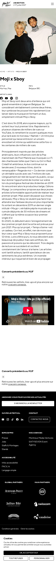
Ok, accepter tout (29, 553)
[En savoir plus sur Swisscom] (42, 504)
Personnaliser (41, 558)
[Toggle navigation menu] (52, 4)
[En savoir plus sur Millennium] (13, 516)
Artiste (10, 71)
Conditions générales (10, 529)
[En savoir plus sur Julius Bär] (13, 504)
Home (2, 71)
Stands (5, 449)
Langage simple (9, 470)
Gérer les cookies (27, 529)
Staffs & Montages (10, 446)
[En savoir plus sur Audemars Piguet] (13, 492)
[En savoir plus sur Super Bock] (42, 492)
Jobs (4, 442)
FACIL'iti (6, 467)
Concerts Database (17, 285)
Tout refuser (16, 558)
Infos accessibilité (10, 463)
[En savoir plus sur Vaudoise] (42, 516)
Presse (5, 438)
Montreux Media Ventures (41, 438)
